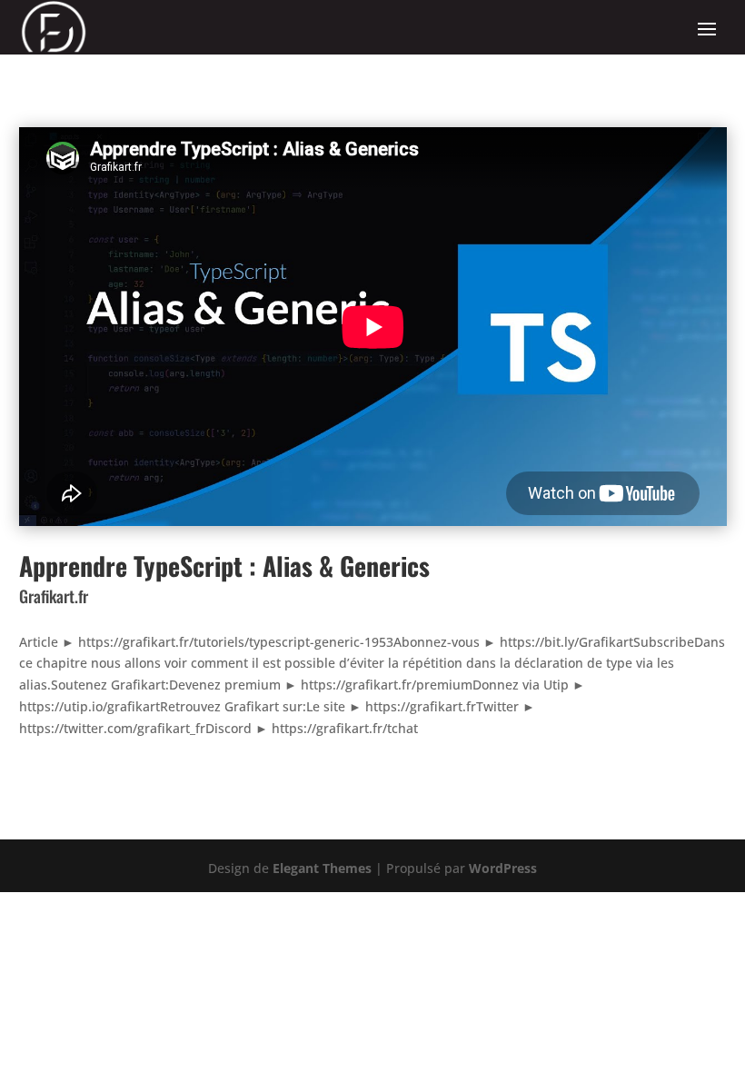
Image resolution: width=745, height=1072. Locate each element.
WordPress (503, 868)
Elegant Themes (322, 868)
